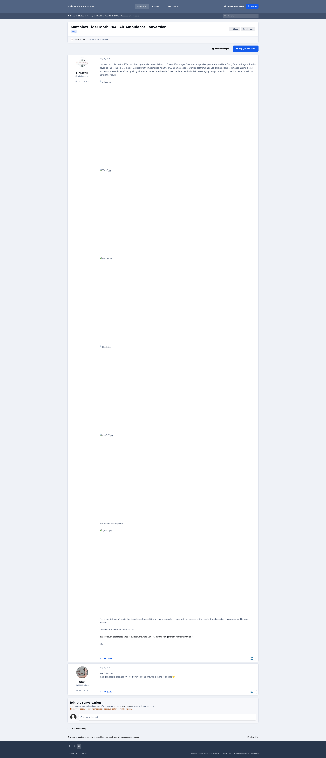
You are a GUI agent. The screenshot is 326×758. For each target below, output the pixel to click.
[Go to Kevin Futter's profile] (72, 39)
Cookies (84, 753)
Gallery (105, 39)
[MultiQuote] (100, 658)
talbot (82, 682)
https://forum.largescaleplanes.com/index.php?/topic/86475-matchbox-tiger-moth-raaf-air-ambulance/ (147, 636)
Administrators (83, 76)
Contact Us (73, 753)
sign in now (127, 706)
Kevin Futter (80, 39)
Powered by (246, 753)
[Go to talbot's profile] (82, 672)
